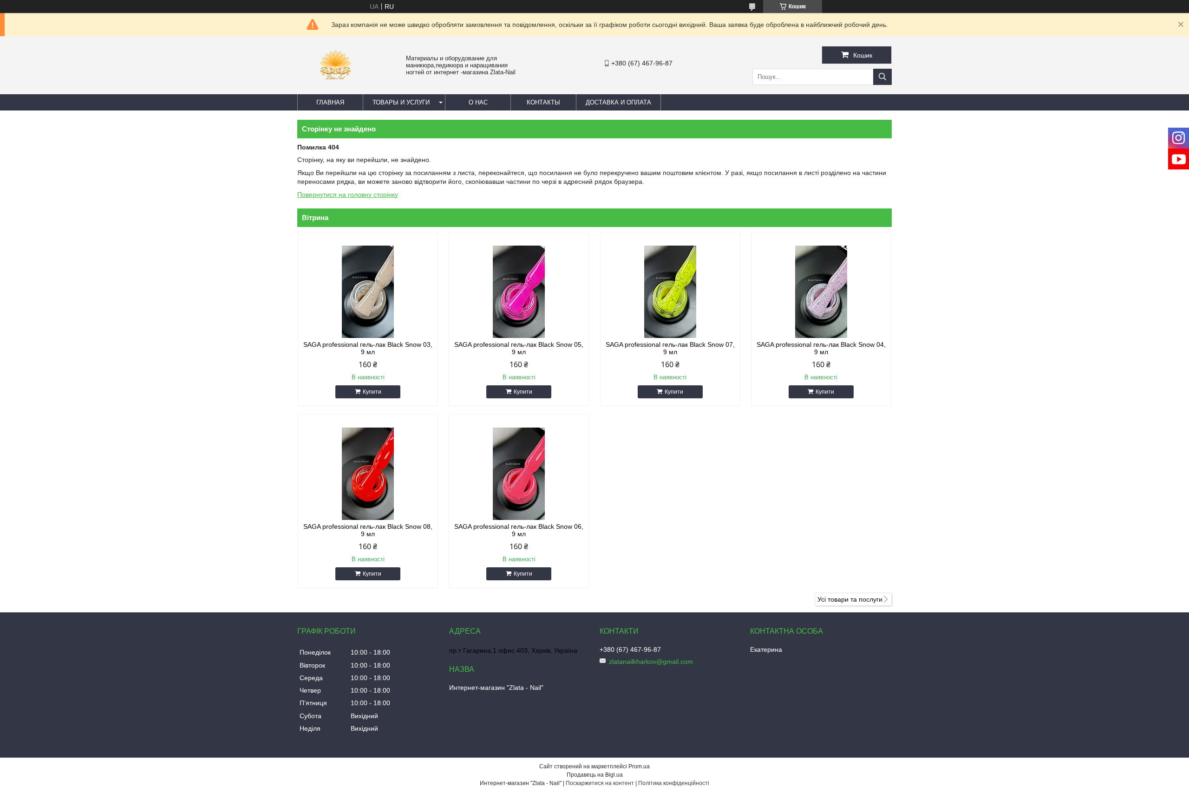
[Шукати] (882, 77)
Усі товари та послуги (849, 599)
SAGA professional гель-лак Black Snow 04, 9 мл (821, 348)
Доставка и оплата (618, 102)
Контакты (543, 102)
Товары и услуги (401, 102)
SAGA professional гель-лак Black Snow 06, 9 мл (518, 530)
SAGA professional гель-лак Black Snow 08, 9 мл (367, 530)
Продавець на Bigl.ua (595, 775)
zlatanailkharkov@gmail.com (651, 661)
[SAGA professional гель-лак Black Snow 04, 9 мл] (821, 292)
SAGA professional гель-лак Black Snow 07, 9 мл (670, 348)
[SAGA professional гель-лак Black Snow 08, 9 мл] (368, 474)
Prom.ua (639, 766)
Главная (330, 102)
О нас (478, 102)
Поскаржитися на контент (600, 783)
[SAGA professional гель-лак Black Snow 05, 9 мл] (519, 292)
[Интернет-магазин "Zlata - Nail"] (335, 90)
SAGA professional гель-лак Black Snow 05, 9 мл (518, 348)
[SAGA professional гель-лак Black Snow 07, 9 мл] (670, 292)
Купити (372, 392)
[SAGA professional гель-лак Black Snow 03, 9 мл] (368, 292)
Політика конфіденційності (673, 783)
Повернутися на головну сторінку (347, 194)
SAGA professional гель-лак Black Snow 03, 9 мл (367, 348)
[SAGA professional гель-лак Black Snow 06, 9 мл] (519, 474)
